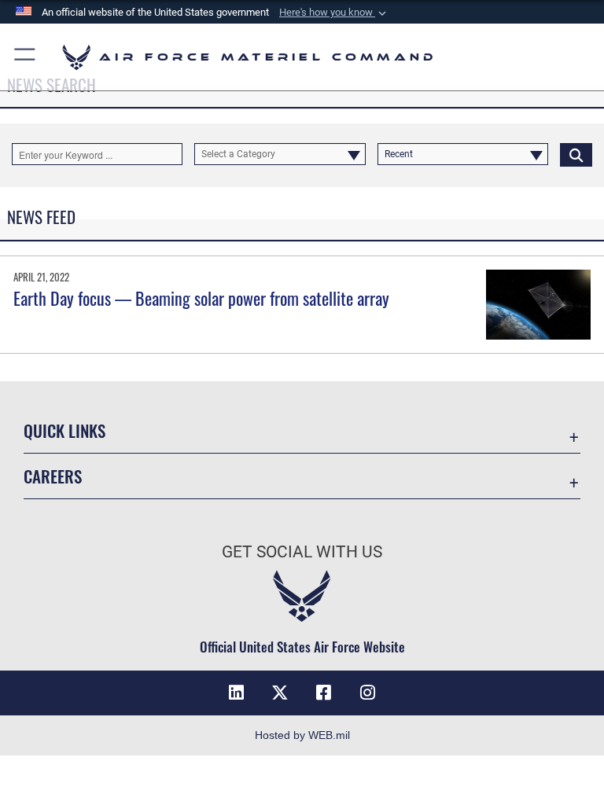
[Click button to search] (576, 154)
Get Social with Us (302, 551)
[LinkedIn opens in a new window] (236, 692)
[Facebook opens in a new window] (324, 692)
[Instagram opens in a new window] (368, 692)
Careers (53, 476)
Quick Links (64, 430)
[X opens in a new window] (280, 692)
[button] (334, 12)
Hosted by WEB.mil (302, 735)
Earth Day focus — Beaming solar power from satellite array (201, 298)
